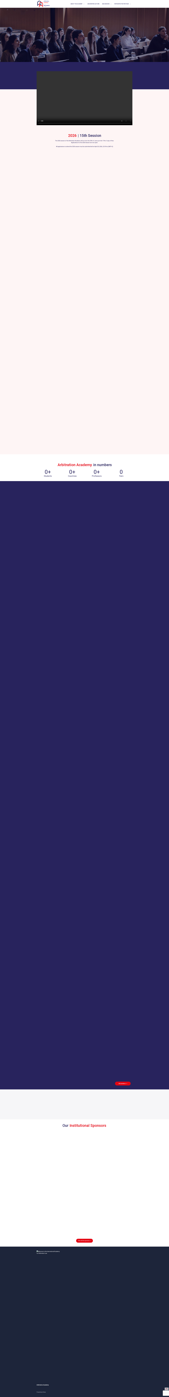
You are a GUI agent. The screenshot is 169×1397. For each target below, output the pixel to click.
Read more (47, 46)
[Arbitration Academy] (43, 4)
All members (122, 1083)
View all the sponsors (84, 1240)
